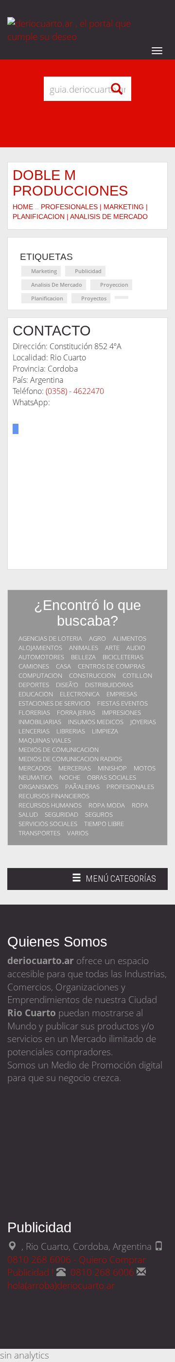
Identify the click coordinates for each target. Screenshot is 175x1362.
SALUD (28, 814)
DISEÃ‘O (67, 684)
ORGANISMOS (38, 786)
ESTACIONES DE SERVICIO (54, 703)
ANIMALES (83, 647)
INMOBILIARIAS (39, 721)
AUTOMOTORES (41, 656)
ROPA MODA (106, 805)
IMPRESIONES (121, 712)
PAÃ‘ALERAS (82, 786)
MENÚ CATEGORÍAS (113, 881)
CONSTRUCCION (92, 675)
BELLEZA (83, 656)
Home (23, 207)
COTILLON (137, 675)
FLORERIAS (34, 712)
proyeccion (114, 284)
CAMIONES (33, 666)
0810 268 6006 (103, 1272)
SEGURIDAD (61, 814)
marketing (44, 271)
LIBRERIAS (70, 731)
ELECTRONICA (80, 694)
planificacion (47, 298)
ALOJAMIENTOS (40, 647)
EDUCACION (35, 694)
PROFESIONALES (130, 786)
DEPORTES (33, 684)
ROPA (140, 805)
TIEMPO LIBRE (104, 823)
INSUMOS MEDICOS (95, 721)
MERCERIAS (74, 768)
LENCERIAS (34, 731)
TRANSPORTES (39, 833)
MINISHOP (112, 768)
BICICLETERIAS (123, 656)
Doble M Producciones (70, 182)
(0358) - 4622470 (75, 391)
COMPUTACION (40, 675)
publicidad (88, 271)
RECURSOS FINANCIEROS (53, 795)
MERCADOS (35, 768)
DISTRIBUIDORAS (109, 684)
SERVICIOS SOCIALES (47, 823)
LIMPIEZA (105, 731)
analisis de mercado (56, 284)
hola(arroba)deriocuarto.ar (61, 1285)
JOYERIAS (143, 721)
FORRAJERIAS (76, 712)
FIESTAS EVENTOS (122, 703)
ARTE (112, 647)
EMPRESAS (121, 694)
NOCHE (69, 777)
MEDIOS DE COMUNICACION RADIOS (70, 758)
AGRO (97, 638)
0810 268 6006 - (43, 1259)
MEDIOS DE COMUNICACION (58, 749)
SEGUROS (99, 814)
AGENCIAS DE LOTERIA (50, 638)
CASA (63, 666)
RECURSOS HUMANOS (50, 805)
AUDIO (135, 647)
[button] (15, 429)
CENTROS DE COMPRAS (111, 666)
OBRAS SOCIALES (111, 777)
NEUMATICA (35, 777)
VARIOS (77, 833)
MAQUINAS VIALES (44, 740)
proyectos (93, 298)
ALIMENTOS (129, 638)
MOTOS (145, 768)
